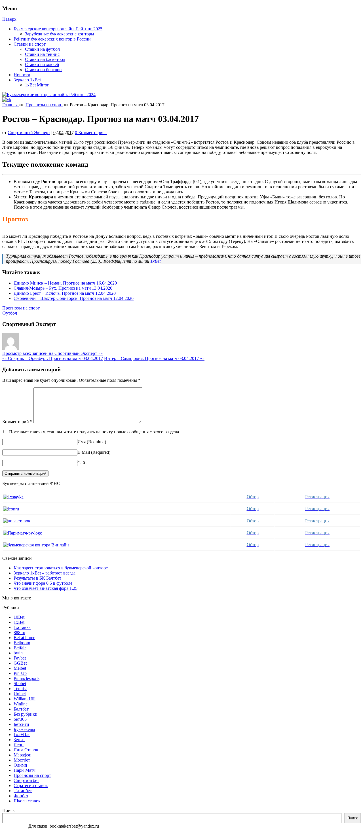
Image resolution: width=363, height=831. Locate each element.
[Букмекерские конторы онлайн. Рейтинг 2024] (49, 94)
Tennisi (20, 688)
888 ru (19, 632)
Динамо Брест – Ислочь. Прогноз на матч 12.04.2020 (65, 293)
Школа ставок (27, 800)
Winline (21, 703)
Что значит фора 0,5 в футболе (43, 583)
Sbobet (20, 683)
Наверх (9, 19)
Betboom (22, 642)
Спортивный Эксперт (29, 132)
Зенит (19, 739)
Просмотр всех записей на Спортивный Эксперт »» (52, 353)
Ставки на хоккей (42, 64)
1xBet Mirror (36, 84)
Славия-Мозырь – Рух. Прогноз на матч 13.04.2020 (63, 288)
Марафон (22, 754)
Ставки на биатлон (43, 69)
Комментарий (17, 421)
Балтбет (21, 709)
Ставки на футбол (42, 49)
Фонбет (21, 795)
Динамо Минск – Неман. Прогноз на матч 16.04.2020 (65, 283)
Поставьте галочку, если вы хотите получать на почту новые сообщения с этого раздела (94, 431)
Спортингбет (26, 780)
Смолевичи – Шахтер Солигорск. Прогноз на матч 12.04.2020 (74, 298)
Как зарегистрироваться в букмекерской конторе (61, 567)
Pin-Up (20, 673)
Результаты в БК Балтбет (37, 578)
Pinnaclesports (26, 678)
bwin (18, 652)
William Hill (24, 698)
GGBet (20, 663)
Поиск (8, 810)
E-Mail (83, 452)
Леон (19, 744)
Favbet (20, 658)
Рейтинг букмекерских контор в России (52, 39)
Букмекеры (24, 729)
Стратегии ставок (31, 785)
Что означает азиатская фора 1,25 (45, 588)
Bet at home (24, 637)
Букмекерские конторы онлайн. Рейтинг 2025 (58, 28)
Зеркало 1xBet (27, 79)
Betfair (20, 647)
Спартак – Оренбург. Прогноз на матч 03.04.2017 (52, 358)
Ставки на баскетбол (45, 59)
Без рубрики (25, 714)
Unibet (20, 693)
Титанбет (23, 790)
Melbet (20, 668)
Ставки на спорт (30, 44)
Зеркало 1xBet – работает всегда (44, 573)
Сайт (82, 462)
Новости (22, 74)
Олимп (20, 765)
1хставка (22, 627)
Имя (81, 441)
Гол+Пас (22, 734)
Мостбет (22, 760)
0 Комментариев (91, 132)
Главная (10, 104)
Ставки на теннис (42, 54)
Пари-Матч (24, 770)
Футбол (9, 313)
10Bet (19, 617)
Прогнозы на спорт (44, 104)
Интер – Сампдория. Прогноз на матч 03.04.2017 (154, 358)
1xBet (155, 261)
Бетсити (21, 724)
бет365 (20, 719)
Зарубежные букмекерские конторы (59, 33)
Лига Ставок (26, 749)
